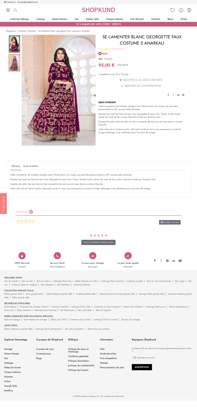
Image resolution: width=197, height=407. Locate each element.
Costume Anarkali (59, 306)
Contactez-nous (43, 353)
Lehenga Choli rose (62, 281)
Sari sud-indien (85, 310)
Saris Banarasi (47, 284)
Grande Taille (10, 386)
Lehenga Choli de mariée (106, 319)
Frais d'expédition (108, 358)
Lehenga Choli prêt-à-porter (48, 328)
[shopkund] (98, 10)
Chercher (15, 10)
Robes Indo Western (133, 306)
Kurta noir (8, 310)
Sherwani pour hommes (45, 310)
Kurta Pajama (10, 306)
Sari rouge (180, 281)
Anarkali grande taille (86, 293)
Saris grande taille (34, 293)
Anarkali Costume (26, 31)
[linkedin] (174, 260)
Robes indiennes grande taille (18, 328)
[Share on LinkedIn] (178, 94)
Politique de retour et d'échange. (78, 350)
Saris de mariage (12, 319)
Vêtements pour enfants (98, 328)
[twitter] (161, 260)
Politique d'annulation (78, 361)
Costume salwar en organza (24, 284)
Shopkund (10, 31)
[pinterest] (167, 260)
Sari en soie (27, 281)
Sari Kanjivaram (67, 310)
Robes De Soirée (12, 367)
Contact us (11, 2)
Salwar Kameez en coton (86, 281)
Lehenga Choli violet (80, 306)
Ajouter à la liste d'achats (142, 80)
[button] (27, 91)
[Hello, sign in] (181, 11)
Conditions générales (78, 356)
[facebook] (155, 260)
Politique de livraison (78, 370)
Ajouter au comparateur (142, 86)
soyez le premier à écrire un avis (98, 242)
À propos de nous (45, 349)
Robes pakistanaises (178, 306)
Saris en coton (43, 281)
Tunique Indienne (12, 372)
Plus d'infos (31, 166)
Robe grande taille (20, 297)
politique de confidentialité (81, 365)
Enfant (7, 381)
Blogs (39, 358)
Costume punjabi (135, 281)
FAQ (102, 349)
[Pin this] (183, 94)
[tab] (15, 167)
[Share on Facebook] (168, 94)
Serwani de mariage (130, 319)
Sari (6, 358)
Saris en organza (103, 310)
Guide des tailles (108, 353)
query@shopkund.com (29, 2)
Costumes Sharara (82, 284)
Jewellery (8, 390)
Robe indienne (24, 310)
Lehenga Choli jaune (155, 306)
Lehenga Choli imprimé (112, 281)
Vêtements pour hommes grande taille (117, 293)
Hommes (8, 376)
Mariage (8, 349)
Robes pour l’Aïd (58, 319)
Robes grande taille (13, 293)
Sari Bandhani (63, 284)
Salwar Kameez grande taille (59, 293)
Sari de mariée (11, 281)
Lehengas (8, 363)
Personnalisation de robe (112, 367)
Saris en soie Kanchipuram (159, 281)
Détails (16, 166)
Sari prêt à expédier (74, 328)
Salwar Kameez (11, 353)
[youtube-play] (180, 260)
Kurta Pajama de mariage (35, 319)
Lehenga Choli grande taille (151, 293)
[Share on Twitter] (173, 94)
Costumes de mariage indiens (34, 306)
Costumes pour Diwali (80, 319)
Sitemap (104, 363)
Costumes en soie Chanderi (107, 306)
